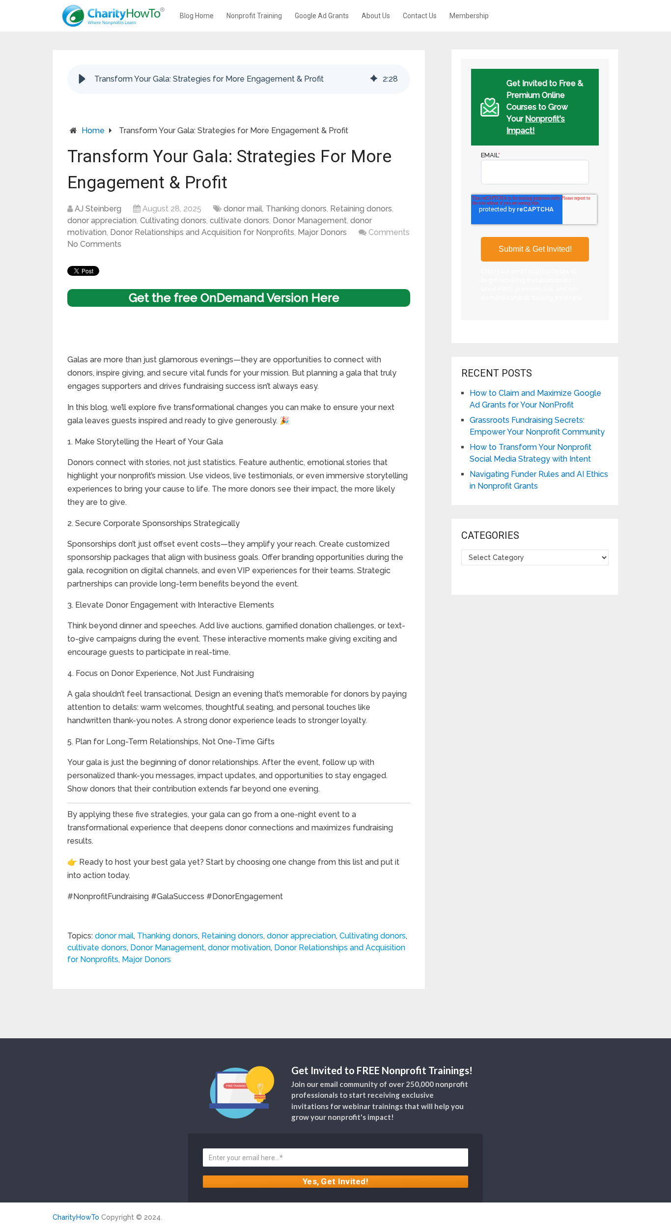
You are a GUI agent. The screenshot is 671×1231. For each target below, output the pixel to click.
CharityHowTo (76, 1217)
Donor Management (310, 220)
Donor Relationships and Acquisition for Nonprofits (202, 232)
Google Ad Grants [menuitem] (322, 16)
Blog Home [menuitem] (197, 16)
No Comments (94, 244)
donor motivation (239, 947)
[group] (238, 79)
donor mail (243, 208)
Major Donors (322, 232)
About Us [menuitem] (376, 16)
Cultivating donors (173, 220)
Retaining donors (361, 208)
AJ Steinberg (98, 208)
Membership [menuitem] (469, 16)
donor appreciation (102, 220)
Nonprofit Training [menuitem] (254, 16)
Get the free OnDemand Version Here (234, 298)
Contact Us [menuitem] (420, 16)
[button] (82, 79)
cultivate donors (239, 220)
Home (93, 130)
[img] (374, 79)
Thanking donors (296, 208)
